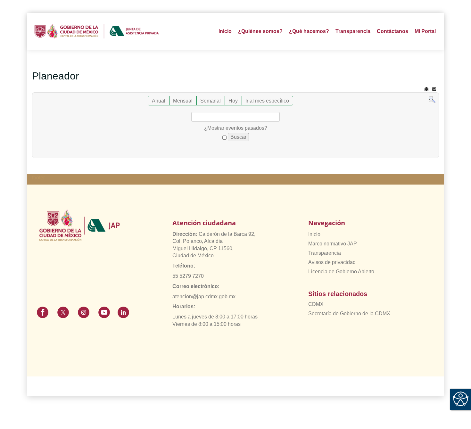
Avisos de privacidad (332, 262)
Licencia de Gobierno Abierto (341, 271)
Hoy (233, 100)
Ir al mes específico (267, 100)
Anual (158, 100)
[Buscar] (432, 99)
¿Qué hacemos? (309, 31)
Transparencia (324, 253)
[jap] (96, 31)
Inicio (225, 31)
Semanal (210, 100)
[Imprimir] (426, 89)
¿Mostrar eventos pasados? (235, 128)
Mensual (183, 100)
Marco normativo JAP (332, 243)
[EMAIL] (434, 89)
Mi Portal (425, 31)
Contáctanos (392, 31)
